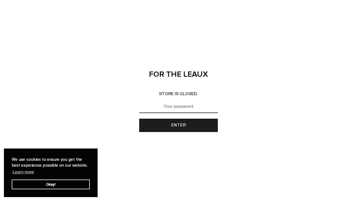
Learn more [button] (23, 171)
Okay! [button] (51, 184)
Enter (178, 125)
